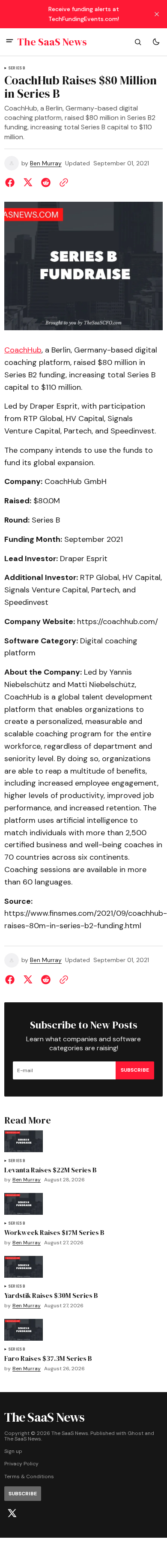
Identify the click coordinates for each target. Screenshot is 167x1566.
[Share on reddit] (46, 182)
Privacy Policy (21, 1464)
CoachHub (23, 350)
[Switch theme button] (156, 42)
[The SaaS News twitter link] (12, 1513)
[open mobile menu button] (9, 42)
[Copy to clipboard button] (62, 182)
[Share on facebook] (11, 182)
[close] (157, 14)
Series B (16, 68)
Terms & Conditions (29, 1476)
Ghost (135, 1433)
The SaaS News (22, 1439)
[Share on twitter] (28, 182)
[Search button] (138, 42)
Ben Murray (46, 163)
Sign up (13, 1451)
